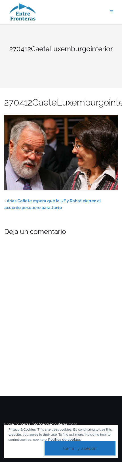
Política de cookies (64, 440)
